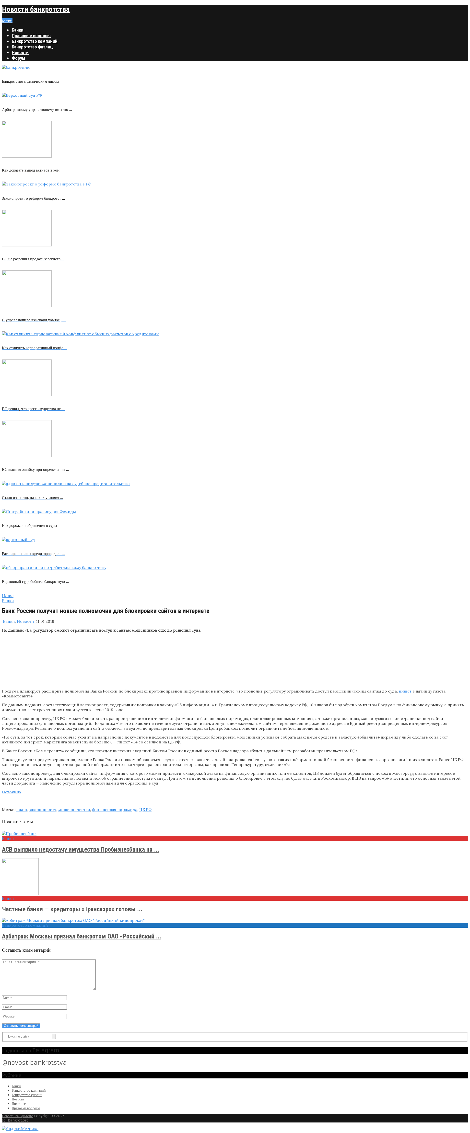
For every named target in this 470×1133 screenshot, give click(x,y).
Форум (18, 58)
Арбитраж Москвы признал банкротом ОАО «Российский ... (81, 936)
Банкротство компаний (35, 41)
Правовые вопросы (31, 35)
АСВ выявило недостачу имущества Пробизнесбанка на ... (80, 849)
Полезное (19, 1103)
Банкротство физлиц (32, 47)
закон (21, 809)
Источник (11, 791)
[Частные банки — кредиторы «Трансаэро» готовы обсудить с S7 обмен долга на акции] (235, 877)
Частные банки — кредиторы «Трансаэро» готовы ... (72, 909)
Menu (7, 20)
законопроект (42, 809)
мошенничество (74, 809)
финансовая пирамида (114, 809)
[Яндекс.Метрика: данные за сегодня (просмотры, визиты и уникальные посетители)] (20, 1128)
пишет (405, 691)
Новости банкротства (36, 9)
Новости (20, 52)
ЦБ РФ (145, 809)
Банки (18, 30)
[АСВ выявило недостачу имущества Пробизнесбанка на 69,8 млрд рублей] (235, 833)
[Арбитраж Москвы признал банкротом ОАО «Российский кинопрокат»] (235, 920)
